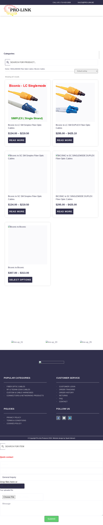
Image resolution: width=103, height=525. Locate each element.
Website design (58, 438)
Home (7, 69)
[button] (98, 10)
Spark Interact (70, 438)
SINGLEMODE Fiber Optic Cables (21, 69)
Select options (20, 279)
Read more (16, 140)
